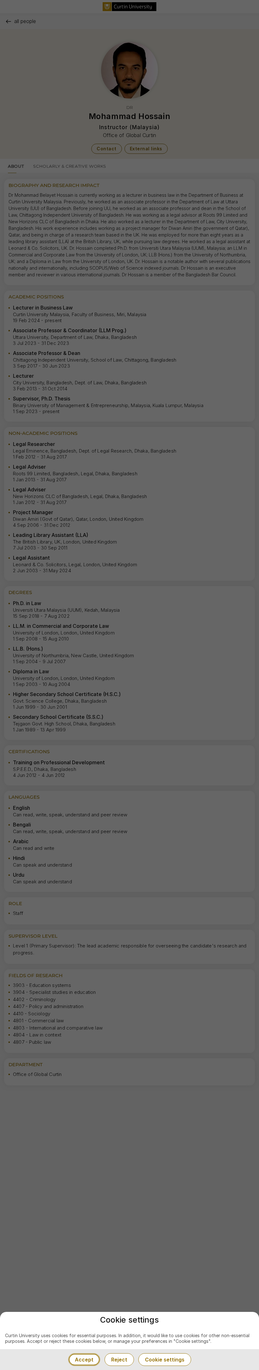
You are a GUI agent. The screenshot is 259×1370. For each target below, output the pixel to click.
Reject (119, 1359)
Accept (84, 1359)
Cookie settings (164, 1359)
